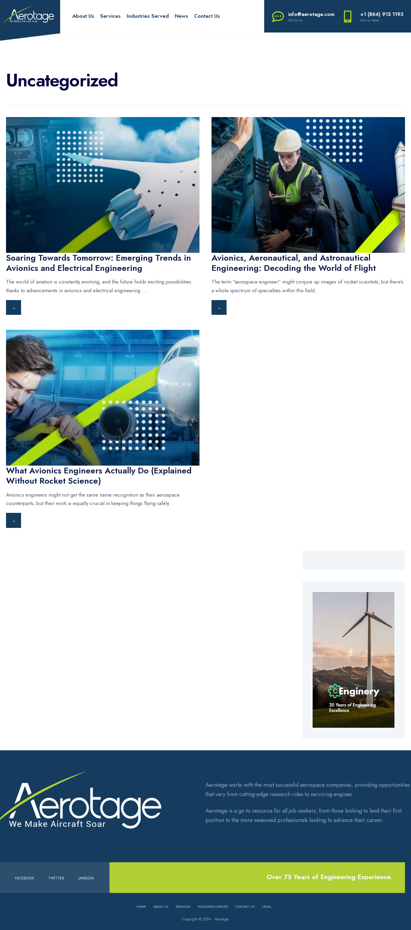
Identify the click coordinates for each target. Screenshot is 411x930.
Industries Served (148, 16)
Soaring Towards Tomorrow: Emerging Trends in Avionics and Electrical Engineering (98, 263)
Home (141, 906)
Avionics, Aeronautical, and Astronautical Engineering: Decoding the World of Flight (294, 263)
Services (110, 16)
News (181, 16)
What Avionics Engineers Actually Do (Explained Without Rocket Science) (99, 475)
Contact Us (207, 16)
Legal (266, 906)
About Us (83, 16)
